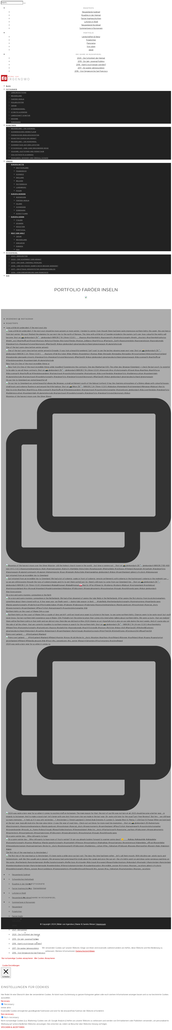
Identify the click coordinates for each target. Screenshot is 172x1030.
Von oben (91, 46)
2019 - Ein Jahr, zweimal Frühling (91, 61)
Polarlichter (91, 40)
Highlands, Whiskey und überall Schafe (29, 158)
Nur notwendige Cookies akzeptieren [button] (17, 958)
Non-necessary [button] (7, 1014)
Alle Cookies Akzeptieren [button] (44, 958)
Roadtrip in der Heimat (91, 15)
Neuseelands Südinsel (91, 12)
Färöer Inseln (22, 200)
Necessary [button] (5, 1001)
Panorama (91, 43)
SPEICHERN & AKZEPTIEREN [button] (12, 1027)
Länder (9, 161)
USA (18, 249)
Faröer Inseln (17, 916)
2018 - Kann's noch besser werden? (91, 64)
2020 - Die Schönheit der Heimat (91, 58)
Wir (7, 276)
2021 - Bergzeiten (19, 930)
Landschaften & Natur (91, 36)
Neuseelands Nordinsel (91, 25)
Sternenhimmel (39, 888)
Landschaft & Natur (20, 115)
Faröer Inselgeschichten (91, 18)
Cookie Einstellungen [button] (11, 965)
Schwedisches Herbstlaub (23, 879)
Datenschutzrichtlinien (85, 951)
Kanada (19, 246)
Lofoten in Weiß (91, 22)
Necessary (9, 1004)
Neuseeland (17, 907)
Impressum (101, 924)
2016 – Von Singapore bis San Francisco (29, 272)
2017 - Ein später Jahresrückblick (91, 68)
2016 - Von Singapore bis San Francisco (91, 71)
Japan (91, 50)
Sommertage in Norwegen (91, 28)
